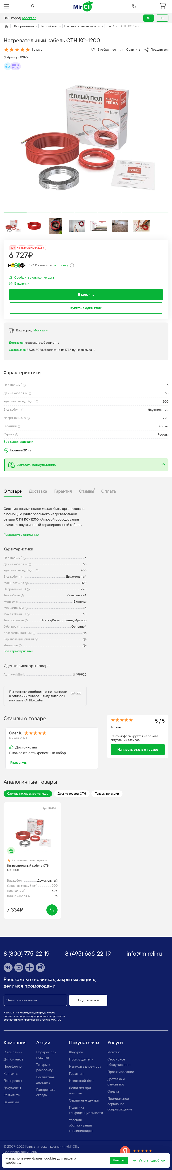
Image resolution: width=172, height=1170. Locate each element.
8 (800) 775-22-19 (26, 953)
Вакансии (11, 1102)
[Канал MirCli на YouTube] (18, 967)
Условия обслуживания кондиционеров (81, 1125)
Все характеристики (18, 442)
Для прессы (13, 1081)
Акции (43, 1043)
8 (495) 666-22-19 (88, 953)
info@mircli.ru (144, 953)
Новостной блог (81, 1081)
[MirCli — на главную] (83, 6)
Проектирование (121, 1072)
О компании (13, 1052)
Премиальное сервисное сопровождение (120, 1104)
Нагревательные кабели (82, 26)
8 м (111, 26)
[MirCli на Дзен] (29, 967)
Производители (81, 1059)
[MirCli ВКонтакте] (8, 967)
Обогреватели (23, 26)
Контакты (11, 1074)
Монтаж (114, 1052)
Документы (12, 1088)
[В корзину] (52, 910)
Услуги (115, 1043)
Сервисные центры (84, 1100)
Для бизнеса (13, 1059)
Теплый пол (49, 26)
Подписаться (88, 1000)
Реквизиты (12, 1095)
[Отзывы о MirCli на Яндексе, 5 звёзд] (136, 1151)
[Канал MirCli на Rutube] (40, 967)
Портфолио (13, 1067)
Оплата (113, 1091)
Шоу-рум (76, 1052)
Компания (15, 1043)
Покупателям (84, 1043)
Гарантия (76, 1074)
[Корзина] (163, 6)
